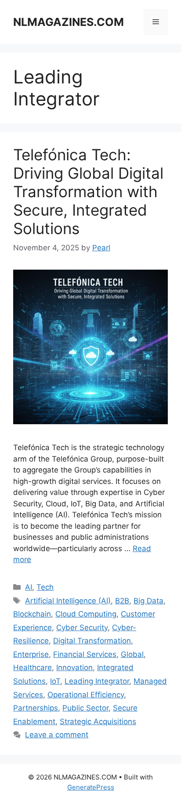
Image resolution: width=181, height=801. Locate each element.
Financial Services (84, 654)
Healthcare (32, 667)
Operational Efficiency (85, 694)
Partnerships (35, 708)
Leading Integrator (97, 681)
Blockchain (32, 614)
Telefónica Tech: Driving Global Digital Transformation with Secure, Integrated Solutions (88, 191)
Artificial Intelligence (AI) (68, 600)
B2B (122, 600)
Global (132, 654)
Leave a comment (56, 734)
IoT (55, 681)
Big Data (148, 600)
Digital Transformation (92, 640)
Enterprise (31, 654)
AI (28, 587)
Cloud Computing (85, 614)
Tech (45, 587)
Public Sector (85, 708)
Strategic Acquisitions (98, 721)
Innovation (74, 667)
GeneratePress (90, 787)
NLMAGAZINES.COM (68, 22)
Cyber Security (82, 627)
